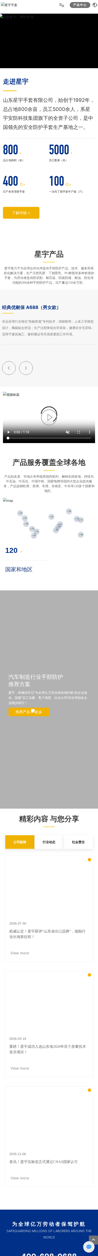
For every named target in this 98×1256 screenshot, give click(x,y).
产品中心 (80, 5)
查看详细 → (21, 67)
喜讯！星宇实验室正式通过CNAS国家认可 (43, 1162)
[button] (9, 368)
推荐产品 (23, 711)
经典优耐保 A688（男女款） (31, 307)
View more (19, 953)
